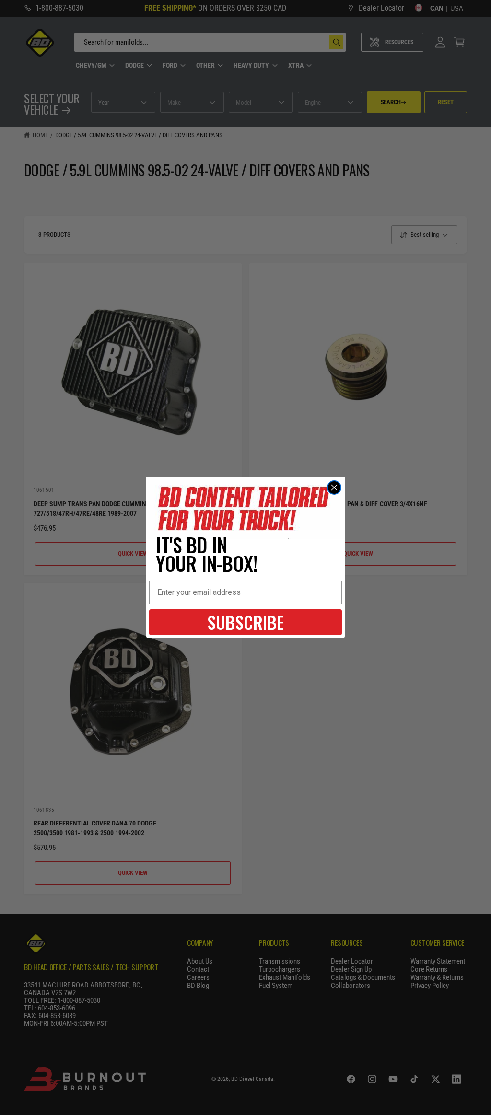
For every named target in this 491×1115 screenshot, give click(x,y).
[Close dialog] (334, 487)
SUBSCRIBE (245, 622)
